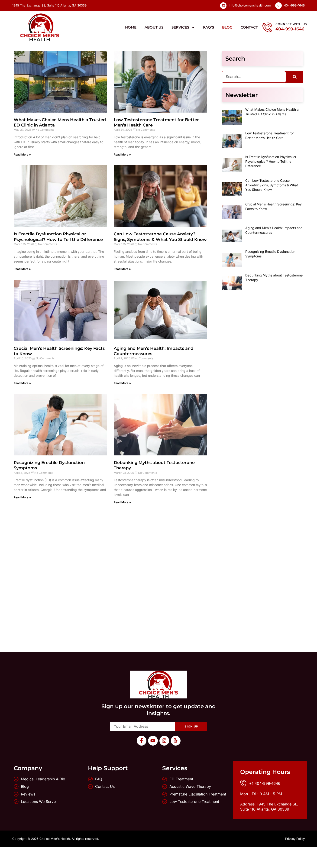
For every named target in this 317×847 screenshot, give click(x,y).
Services (180, 27)
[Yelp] (176, 741)
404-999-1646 (294, 5)
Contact (249, 27)
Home (130, 27)
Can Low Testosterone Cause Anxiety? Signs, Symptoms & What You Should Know (160, 236)
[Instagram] (164, 741)
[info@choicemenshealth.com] (223, 5)
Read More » (22, 154)
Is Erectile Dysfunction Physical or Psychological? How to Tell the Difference (58, 236)
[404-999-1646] (278, 5)
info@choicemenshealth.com (250, 5)
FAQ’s (208, 27)
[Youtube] (153, 741)
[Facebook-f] (141, 741)
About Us (154, 27)
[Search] (294, 77)
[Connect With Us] (267, 27)
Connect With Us (291, 24)
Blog (227, 27)
